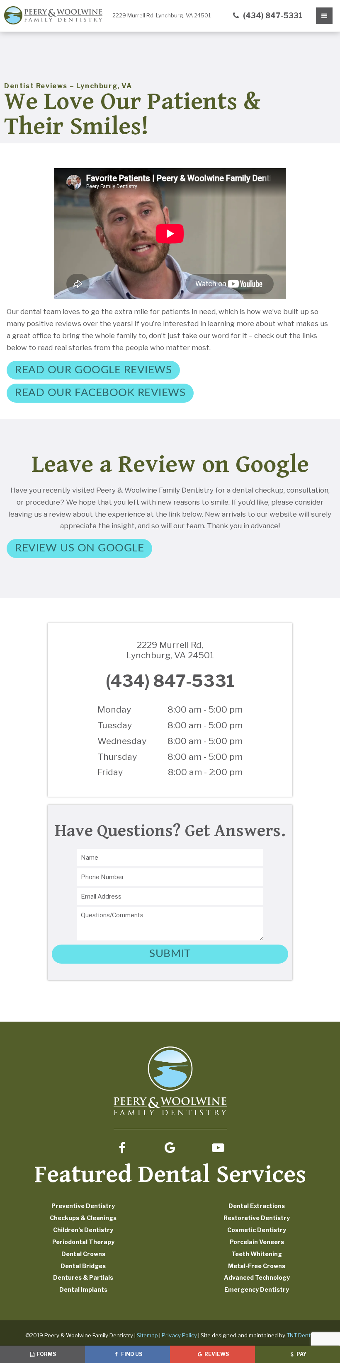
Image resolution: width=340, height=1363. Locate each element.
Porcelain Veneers (257, 1241)
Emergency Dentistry (256, 1289)
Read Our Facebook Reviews (100, 392)
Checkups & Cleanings (83, 1217)
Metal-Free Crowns (256, 1265)
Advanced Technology (257, 1277)
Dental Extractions (256, 1205)
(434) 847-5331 (272, 15)
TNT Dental (301, 1335)
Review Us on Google (79, 548)
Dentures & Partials (83, 1277)
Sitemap (147, 1335)
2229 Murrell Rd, (161, 15)
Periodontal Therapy (83, 1241)
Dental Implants (83, 1289)
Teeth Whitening (256, 1253)
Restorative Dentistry (256, 1217)
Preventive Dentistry (83, 1205)
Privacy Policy (179, 1335)
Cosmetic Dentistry (256, 1229)
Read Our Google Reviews (93, 370)
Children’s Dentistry (83, 1229)
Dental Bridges (83, 1265)
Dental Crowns (83, 1253)
